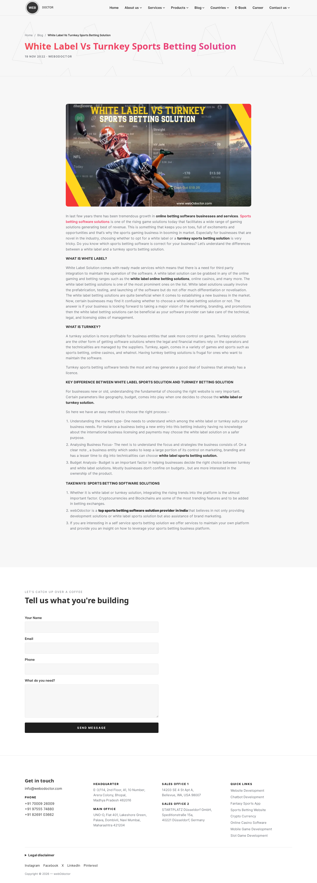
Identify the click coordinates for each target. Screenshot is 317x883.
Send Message (91, 727)
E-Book (240, 8)
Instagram (32, 865)
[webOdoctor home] (44, 7)
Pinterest (91, 865)
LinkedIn (73, 865)
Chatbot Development (247, 797)
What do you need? (40, 680)
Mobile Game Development (251, 829)
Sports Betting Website (248, 810)
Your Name (33, 618)
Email (29, 639)
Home (114, 8)
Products (178, 8)
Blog (198, 8)
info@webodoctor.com (43, 788)
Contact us (278, 8)
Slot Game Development (249, 835)
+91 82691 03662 (39, 814)
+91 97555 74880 (39, 809)
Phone (30, 660)
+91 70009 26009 (39, 803)
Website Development (247, 790)
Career (258, 8)
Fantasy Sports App (246, 803)
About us (132, 8)
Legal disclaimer (41, 855)
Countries (218, 8)
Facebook (50, 865)
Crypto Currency (243, 816)
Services (155, 8)
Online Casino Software (249, 823)
